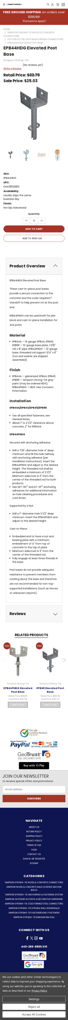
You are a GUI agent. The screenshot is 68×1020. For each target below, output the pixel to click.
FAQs (34, 849)
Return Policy (34, 831)
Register (40, 858)
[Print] (34, 248)
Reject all (34, 1007)
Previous (4, 660)
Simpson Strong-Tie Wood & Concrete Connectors (34, 882)
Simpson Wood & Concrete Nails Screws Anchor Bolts (34, 888)
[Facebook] (22, 248)
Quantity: (34, 214)
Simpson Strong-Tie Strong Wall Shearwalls (34, 908)
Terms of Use (34, 845)
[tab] (34, 266)
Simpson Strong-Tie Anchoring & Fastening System (34, 894)
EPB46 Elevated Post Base (50, 690)
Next (64, 660)
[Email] (28, 248)
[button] (34, 964)
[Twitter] (40, 248)
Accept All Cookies (34, 1014)
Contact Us (34, 854)
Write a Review (12, 68)
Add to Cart (18, 704)
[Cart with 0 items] (57, 4)
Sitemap (34, 863)
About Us (34, 827)
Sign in (27, 858)
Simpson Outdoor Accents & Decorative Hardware (34, 899)
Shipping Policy (34, 836)
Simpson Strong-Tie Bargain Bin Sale (34, 917)
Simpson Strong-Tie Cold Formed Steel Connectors (34, 903)
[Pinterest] (46, 248)
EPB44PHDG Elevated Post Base (17, 690)
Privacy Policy (34, 840)
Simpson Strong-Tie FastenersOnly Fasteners (34, 912)
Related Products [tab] (31, 635)
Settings (34, 999)
